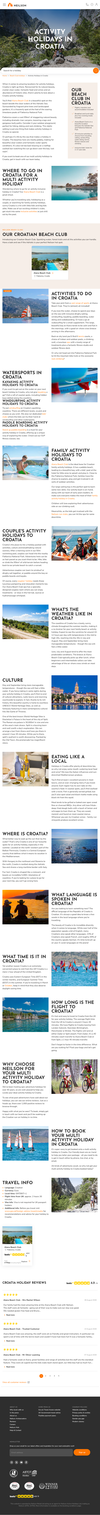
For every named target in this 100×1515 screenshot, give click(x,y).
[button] (50, 1315)
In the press (14, 1413)
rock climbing (57, 359)
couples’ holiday (25, 581)
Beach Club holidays (17, 76)
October (8, 985)
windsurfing (14, 408)
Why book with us (17, 1410)
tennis (81, 336)
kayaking (42, 392)
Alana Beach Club (20, 100)
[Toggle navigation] (4, 4)
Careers (12, 1424)
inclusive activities (29, 211)
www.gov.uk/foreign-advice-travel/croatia (24, 1211)
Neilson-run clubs (59, 514)
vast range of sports (80, 303)
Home (4, 76)
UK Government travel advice (49, 1413)
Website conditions (79, 1410)
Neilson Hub (14, 1427)
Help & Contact (15, 1430)
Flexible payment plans (47, 1416)
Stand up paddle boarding (14, 429)
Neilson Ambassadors (18, 1419)
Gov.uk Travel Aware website (49, 1410)
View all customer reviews (14, 1382)
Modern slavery (78, 1421)
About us (13, 1416)
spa (68, 342)
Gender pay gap (78, 1419)
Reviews (13, 1421)
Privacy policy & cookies (81, 1413)
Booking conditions (79, 1416)
